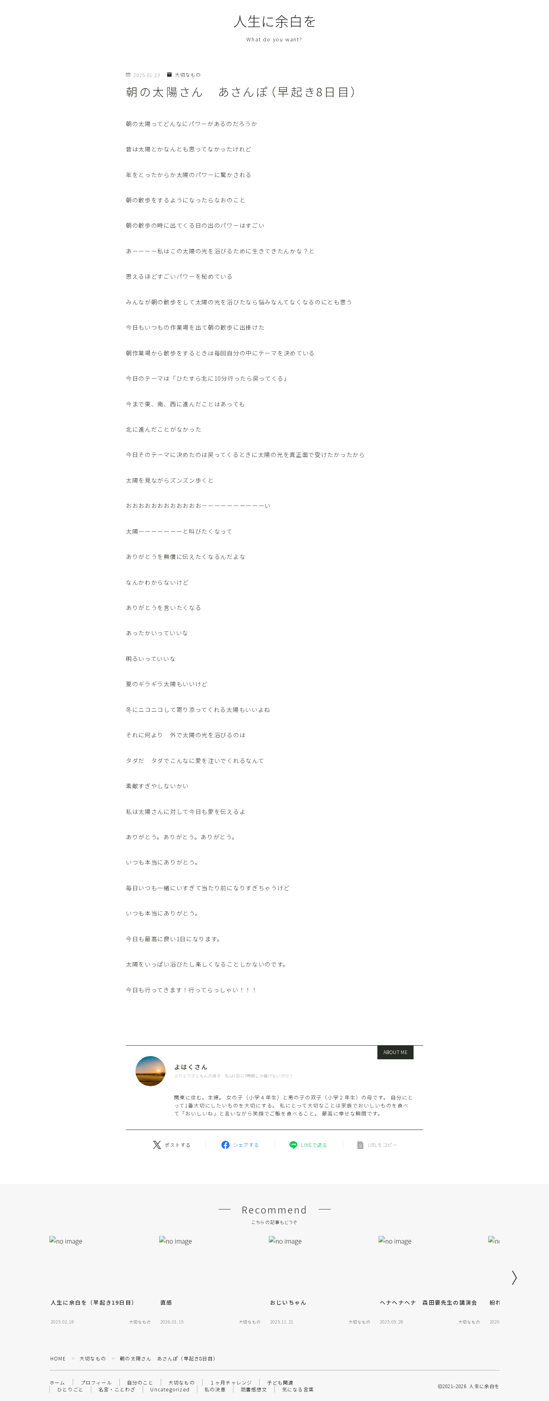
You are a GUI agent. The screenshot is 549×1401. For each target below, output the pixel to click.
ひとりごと (70, 1389)
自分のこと (140, 1382)
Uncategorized (170, 1389)
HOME (58, 1358)
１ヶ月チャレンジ (231, 1382)
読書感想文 (254, 1389)
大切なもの (188, 74)
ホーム (57, 1382)
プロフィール (96, 1382)
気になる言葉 (298, 1389)
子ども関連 (280, 1382)
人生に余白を (274, 20)
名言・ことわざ (116, 1389)
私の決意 (215, 1389)
